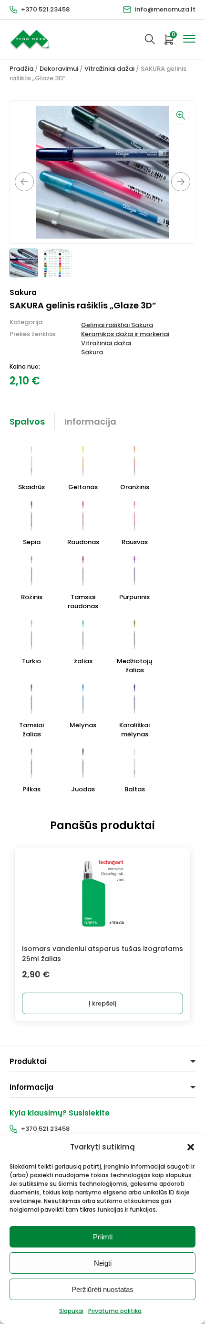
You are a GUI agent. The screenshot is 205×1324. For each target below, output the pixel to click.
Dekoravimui (59, 68)
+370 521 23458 (45, 9)
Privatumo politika (115, 1311)
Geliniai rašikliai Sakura (117, 324)
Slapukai (71, 1311)
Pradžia (21, 68)
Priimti (103, 1237)
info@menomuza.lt (165, 9)
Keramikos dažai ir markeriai (125, 334)
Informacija (90, 421)
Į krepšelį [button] (102, 1003)
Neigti (103, 1263)
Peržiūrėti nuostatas (102, 1289)
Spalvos (27, 421)
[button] (190, 1147)
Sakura (92, 352)
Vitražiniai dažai (109, 68)
